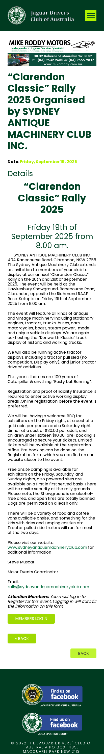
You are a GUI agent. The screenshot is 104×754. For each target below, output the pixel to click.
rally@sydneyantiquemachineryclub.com (48, 587)
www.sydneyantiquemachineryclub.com (48, 547)
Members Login (31, 618)
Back (83, 653)
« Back (22, 638)
